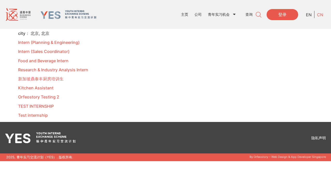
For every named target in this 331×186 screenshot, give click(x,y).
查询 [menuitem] (249, 14)
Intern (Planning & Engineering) (49, 42)
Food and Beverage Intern (43, 60)
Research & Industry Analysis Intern (53, 69)
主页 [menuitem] (184, 14)
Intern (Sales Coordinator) (44, 51)
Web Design (279, 157)
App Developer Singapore (308, 157)
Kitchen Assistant (36, 87)
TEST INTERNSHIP (36, 106)
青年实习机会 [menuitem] (219, 14)
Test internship (33, 115)
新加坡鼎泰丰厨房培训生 (41, 78)
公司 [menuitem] (198, 14)
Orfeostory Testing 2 (38, 96)
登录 (282, 14)
